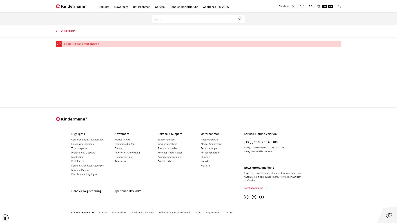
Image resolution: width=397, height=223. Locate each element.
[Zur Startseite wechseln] (74, 6)
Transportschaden (168, 148)
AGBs (198, 212)
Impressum (212, 212)
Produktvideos (166, 161)
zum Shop (68, 31)
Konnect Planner (80, 169)
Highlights (78, 134)
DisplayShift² (78, 156)
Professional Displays (83, 152)
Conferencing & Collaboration (87, 139)
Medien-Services (123, 156)
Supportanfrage (166, 139)
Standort (205, 156)
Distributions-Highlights (84, 174)
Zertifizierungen (209, 148)
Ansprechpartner (210, 139)
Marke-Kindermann (211, 143)
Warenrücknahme (167, 143)
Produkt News (122, 139)
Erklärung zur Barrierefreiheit (175, 212)
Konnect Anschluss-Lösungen (87, 165)
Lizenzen (228, 212)
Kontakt (205, 161)
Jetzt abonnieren (253, 187)
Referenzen (120, 161)
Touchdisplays (79, 148)
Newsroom (121, 134)
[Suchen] (240, 19)
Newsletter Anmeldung (127, 152)
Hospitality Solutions (82, 143)
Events (118, 148)
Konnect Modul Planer (170, 152)
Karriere (205, 165)
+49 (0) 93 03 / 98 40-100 (261, 142)
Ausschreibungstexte (169, 156)
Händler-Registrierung (86, 191)
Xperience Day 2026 (127, 191)
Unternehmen (210, 134)
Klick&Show (77, 161)
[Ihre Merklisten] (302, 6)
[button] (5, 217)
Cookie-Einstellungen (142, 212)
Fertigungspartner (211, 152)
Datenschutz (119, 212)
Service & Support (170, 134)
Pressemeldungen (124, 143)
